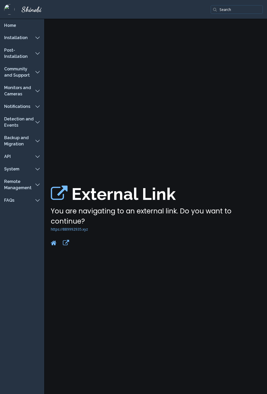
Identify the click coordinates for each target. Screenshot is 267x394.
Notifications (17, 106)
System (11, 169)
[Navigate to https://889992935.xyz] (59, 194)
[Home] (54, 243)
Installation (16, 37)
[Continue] (66, 243)
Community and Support (17, 72)
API (7, 156)
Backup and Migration (16, 140)
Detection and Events (19, 122)
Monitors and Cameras (17, 90)
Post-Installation (16, 53)
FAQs (9, 200)
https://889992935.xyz (69, 229)
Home (10, 25)
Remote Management (18, 184)
